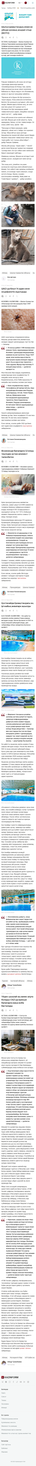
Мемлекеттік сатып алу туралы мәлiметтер (16, 1433)
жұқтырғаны (27, 426)
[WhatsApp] (6, 38)
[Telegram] (10, 38)
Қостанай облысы (17, 981)
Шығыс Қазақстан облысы (20, 273)
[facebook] (13, 1382)
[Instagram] (2, 38)
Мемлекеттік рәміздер (9, 1426)
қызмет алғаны (25, 1348)
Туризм (5, 981)
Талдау (3, 1400)
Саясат (3, 1396)
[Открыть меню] (32, 2)
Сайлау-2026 (11, 8)
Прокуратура (15, 587)
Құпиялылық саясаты (8, 1422)
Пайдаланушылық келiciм (9, 1419)
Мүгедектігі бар (16, 1357)
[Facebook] (13, 38)
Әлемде (4, 1407)
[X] (17, 38)
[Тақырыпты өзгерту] (27, 2)
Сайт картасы (6, 1444)
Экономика (5, 1404)
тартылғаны (21, 578)
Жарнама (4, 1452)
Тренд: (3, 8)
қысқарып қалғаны (14, 974)
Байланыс (4, 1448)
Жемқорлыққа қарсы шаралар (11, 1430)
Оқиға (3, 1393)
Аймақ (4, 273)
